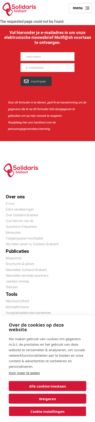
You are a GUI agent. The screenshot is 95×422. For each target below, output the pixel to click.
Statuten (12, 287)
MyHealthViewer (17, 307)
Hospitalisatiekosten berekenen (28, 313)
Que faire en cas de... (20, 221)
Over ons (15, 197)
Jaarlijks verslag (17, 281)
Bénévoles (13, 232)
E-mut (10, 203)
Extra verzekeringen (20, 209)
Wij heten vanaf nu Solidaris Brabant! (32, 244)
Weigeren (47, 398)
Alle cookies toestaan (47, 386)
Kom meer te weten (24, 373)
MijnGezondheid (17, 301)
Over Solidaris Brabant (22, 215)
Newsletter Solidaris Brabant (26, 270)
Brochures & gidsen (20, 264)
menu (78, 8)
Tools (12, 294)
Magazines (14, 258)
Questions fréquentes (21, 226)
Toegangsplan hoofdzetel (24, 238)
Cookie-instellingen (47, 411)
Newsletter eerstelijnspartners (27, 275)
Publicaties (17, 251)
